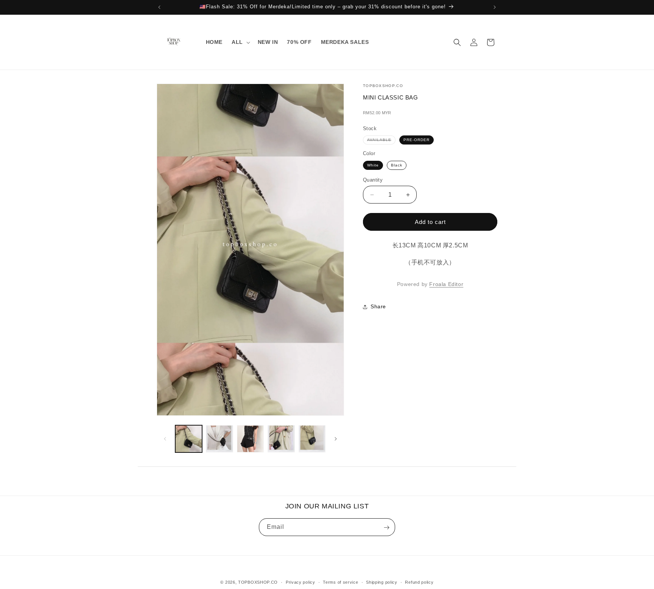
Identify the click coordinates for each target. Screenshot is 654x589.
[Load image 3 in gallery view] (250, 438)
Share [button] (378, 306)
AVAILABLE (381, 141)
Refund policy (419, 582)
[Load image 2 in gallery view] (219, 438)
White (373, 165)
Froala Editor (446, 284)
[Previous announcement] (159, 7)
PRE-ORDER (416, 140)
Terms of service (340, 582)
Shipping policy (381, 582)
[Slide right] (335, 438)
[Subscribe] (386, 527)
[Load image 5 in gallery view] (312, 438)
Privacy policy (300, 582)
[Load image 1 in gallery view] (188, 438)
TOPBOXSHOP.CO (258, 582)
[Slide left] (165, 438)
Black (396, 165)
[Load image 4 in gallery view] (281, 438)
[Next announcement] (494, 7)
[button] (240, 42)
